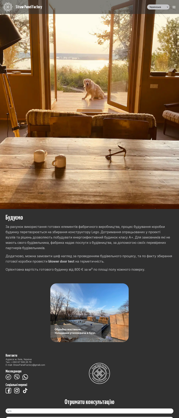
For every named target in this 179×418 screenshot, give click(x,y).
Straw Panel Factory (29, 7)
